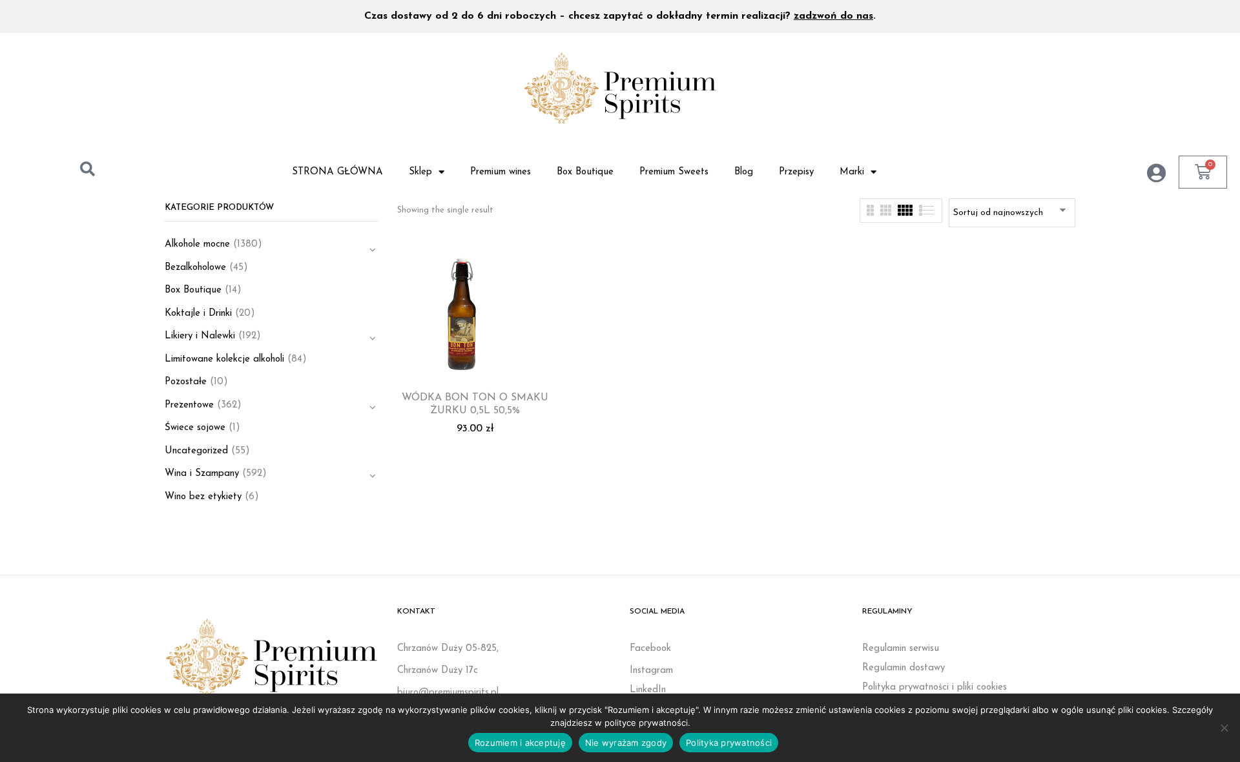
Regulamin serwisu (900, 649)
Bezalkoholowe (195, 268)
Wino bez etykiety (203, 497)
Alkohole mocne (197, 244)
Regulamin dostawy (903, 668)
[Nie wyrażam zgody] (1223, 727)
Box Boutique (585, 172)
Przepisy (796, 172)
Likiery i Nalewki (200, 336)
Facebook (650, 649)
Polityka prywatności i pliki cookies (934, 687)
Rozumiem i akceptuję (520, 742)
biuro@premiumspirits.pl (448, 692)
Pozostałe (186, 382)
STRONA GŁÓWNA (337, 172)
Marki (852, 172)
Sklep (420, 172)
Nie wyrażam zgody (625, 742)
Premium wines (500, 172)
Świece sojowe (195, 428)
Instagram (651, 670)
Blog (743, 172)
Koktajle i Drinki (198, 313)
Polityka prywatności (729, 742)
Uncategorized (196, 451)
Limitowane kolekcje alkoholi (224, 359)
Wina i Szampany (202, 474)
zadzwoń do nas (833, 16)
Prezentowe (189, 405)
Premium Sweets (673, 172)
